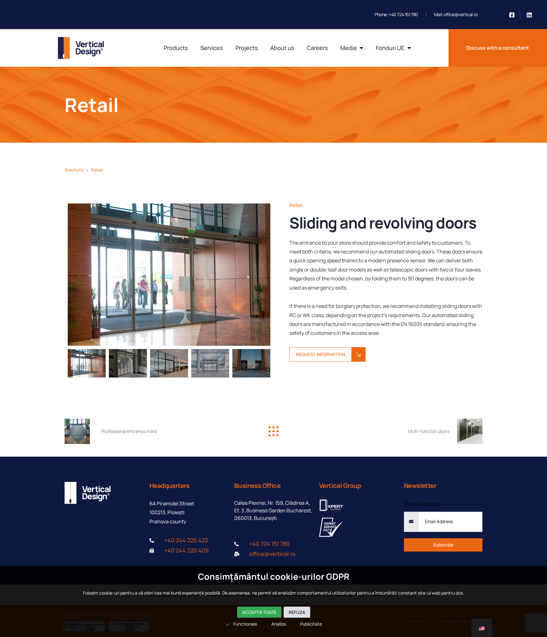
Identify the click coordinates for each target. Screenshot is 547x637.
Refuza (297, 612)
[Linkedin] (529, 14)
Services (211, 48)
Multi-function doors (429, 431)
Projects (247, 48)
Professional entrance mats (129, 431)
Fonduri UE (390, 48)
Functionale (245, 624)
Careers (317, 48)
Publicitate (311, 624)
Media (348, 48)
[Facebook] (512, 14)
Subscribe (443, 545)
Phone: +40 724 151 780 (396, 14)
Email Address (422, 504)
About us (282, 48)
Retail (92, 105)
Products (176, 48)
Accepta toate (259, 612)
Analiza (278, 624)
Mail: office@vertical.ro (456, 14)
